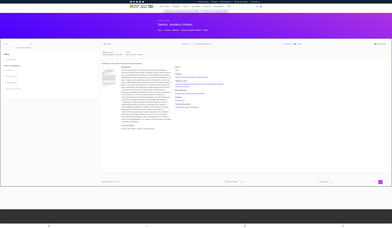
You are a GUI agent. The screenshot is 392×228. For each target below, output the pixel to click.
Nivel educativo (225, 2)
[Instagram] (137, 2)
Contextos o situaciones (183, 84)
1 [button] (380, 182)
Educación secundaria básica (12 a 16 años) (190, 93)
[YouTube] (140, 2)
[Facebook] (134, 2)
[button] (375, 182)
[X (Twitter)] (131, 2)
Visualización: (288, 44)
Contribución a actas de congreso (187, 107)
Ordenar (185, 44)
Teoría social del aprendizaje (213, 84)
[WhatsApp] (143, 2)
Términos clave (203, 2)
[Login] (261, 6)
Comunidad (195, 6)
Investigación (219, 6)
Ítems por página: (231, 182)
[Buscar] (257, 6)
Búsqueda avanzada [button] (24, 47)
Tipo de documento (241, 2)
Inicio (161, 6)
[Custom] (49, 226)
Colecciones (255, 2)
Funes (167, 6)
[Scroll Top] (343, 226)
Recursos (207, 6)
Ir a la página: (324, 182)
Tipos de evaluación (182, 86)
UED (229, 6)
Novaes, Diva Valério (182, 77)
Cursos (185, 6)
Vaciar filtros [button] (119, 54)
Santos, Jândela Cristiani (199, 77)
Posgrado (176, 6)
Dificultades (197, 84)
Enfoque (214, 2)
